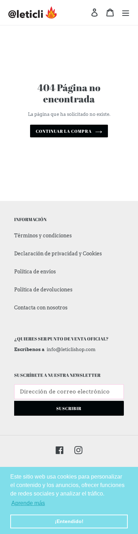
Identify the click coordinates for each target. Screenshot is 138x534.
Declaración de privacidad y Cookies (58, 253)
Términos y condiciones (43, 235)
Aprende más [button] (28, 503)
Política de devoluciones (43, 289)
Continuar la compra (64, 131)
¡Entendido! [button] (69, 521)
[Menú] (125, 12)
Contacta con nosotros (41, 307)
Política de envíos (35, 271)
